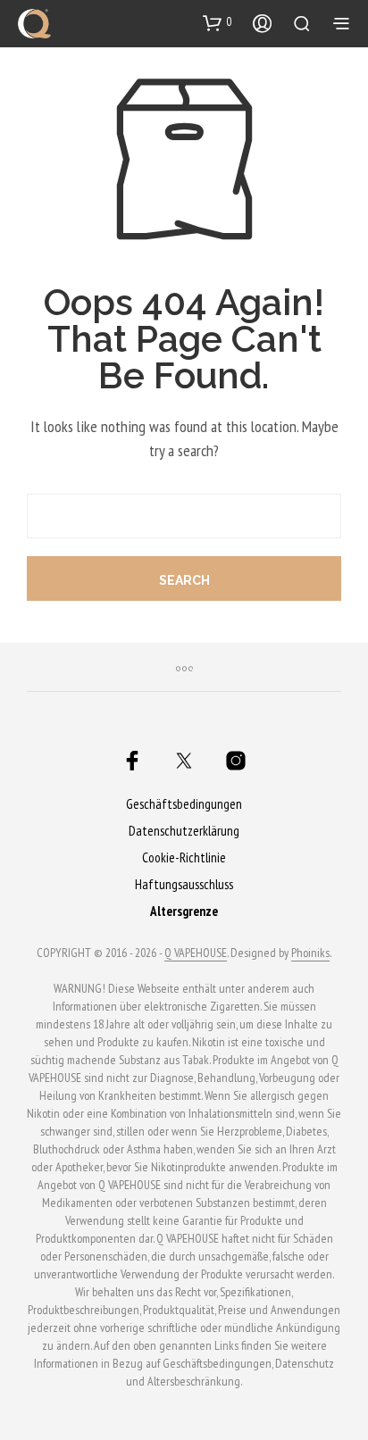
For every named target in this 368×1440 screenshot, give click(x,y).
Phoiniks (310, 953)
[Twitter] (184, 760)
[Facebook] (132, 760)
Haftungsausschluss (184, 884)
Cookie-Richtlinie (184, 857)
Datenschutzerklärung (184, 830)
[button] (217, 22)
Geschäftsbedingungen (184, 803)
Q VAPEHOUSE (195, 953)
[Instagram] (236, 760)
